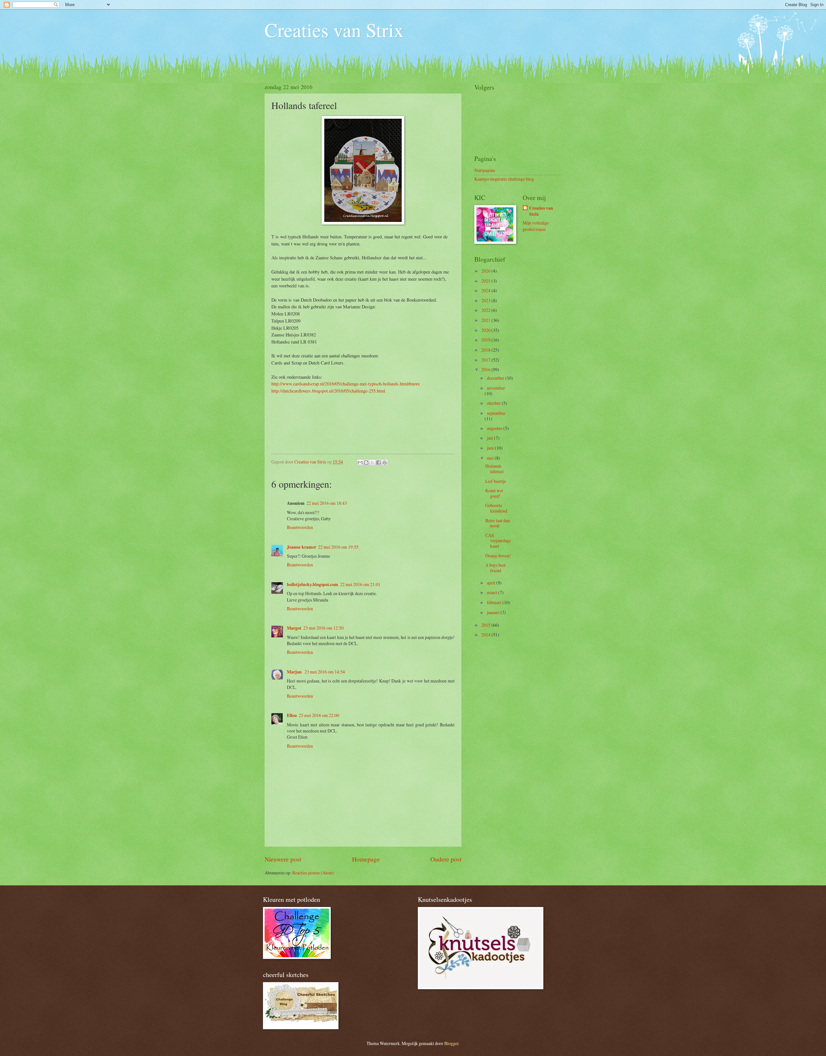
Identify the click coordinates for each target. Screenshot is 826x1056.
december (496, 378)
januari (493, 612)
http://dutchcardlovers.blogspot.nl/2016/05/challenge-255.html (328, 391)
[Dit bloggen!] (366, 462)
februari (494, 602)
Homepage (366, 859)
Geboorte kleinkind (496, 508)
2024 (486, 290)
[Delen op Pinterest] (384, 462)
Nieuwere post (283, 859)
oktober (494, 403)
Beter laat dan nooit (497, 523)
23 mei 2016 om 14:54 (325, 672)
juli (490, 438)
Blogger (451, 1043)
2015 (486, 625)
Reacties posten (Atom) (313, 873)
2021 (486, 320)
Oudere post (445, 859)
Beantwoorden (300, 527)
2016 (486, 369)
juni (491, 448)
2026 (486, 271)
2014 (486, 635)
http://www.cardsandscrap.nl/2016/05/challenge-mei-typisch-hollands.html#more (345, 384)
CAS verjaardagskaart (498, 540)
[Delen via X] (372, 462)
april (491, 583)
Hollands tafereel (494, 468)
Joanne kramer (301, 547)
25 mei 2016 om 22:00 (319, 715)
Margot (294, 628)
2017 (486, 360)
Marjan (295, 672)
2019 (486, 340)
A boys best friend (495, 567)
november (496, 388)
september (496, 413)
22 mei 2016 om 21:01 (360, 584)
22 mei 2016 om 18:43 (327, 503)
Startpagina (484, 170)
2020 (486, 330)
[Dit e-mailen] (360, 462)
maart (492, 592)
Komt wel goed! (494, 493)
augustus (495, 428)
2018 (486, 350)
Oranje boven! (498, 556)
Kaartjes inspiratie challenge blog (504, 179)
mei (491, 458)
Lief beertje (495, 481)
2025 (486, 281)
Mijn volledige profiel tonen (536, 226)
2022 (486, 310)
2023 (486, 300)
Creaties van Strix (334, 30)
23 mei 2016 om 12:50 (323, 628)
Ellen (292, 715)
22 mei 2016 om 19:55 (338, 547)
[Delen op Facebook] (378, 462)
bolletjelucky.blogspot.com (312, 584)
